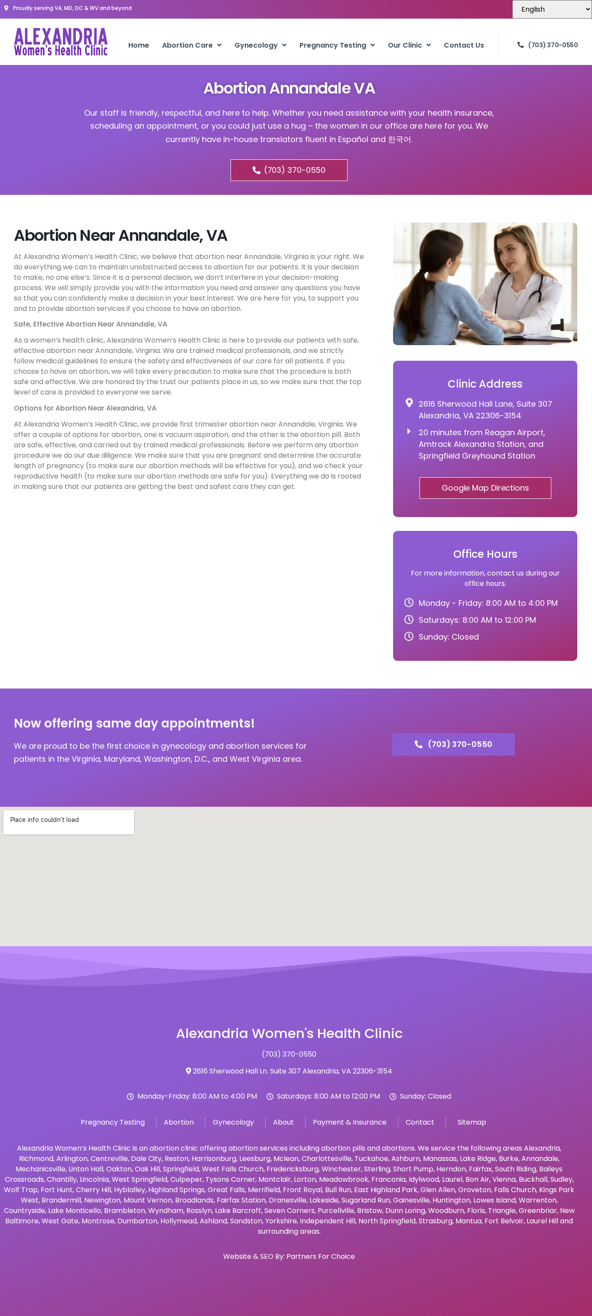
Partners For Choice (320, 1256)
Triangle (502, 1211)
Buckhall (533, 1179)
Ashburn (405, 1159)
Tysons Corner (230, 1179)
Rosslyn (199, 1211)
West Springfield (139, 1179)
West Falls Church (232, 1169)
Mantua (468, 1221)
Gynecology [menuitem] (256, 45)
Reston (177, 1159)
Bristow (369, 1211)
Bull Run (338, 1190)
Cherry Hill (93, 1190)
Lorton (305, 1179)
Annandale (539, 1159)
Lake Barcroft (238, 1211)
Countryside (24, 1211)
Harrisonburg (214, 1159)
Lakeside (323, 1200)
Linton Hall (85, 1169)
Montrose (97, 1221)
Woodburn (446, 1211)
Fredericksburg (293, 1169)
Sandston (246, 1221)
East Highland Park (385, 1190)
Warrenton (537, 1200)
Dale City (146, 1159)
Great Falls (226, 1190)
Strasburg (435, 1221)
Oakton (119, 1169)
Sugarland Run (366, 1200)
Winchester (341, 1169)
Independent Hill (327, 1221)
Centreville (109, 1159)
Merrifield (264, 1190)
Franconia (388, 1179)
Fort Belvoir (504, 1221)
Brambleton (124, 1211)
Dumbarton (137, 1221)
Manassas (440, 1159)
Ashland (213, 1221)
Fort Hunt (57, 1190)
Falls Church (515, 1190)
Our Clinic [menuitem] (405, 45)
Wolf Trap (21, 1190)
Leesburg (254, 1159)
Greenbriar (538, 1211)
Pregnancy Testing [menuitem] (332, 45)
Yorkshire (281, 1221)
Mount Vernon (148, 1200)
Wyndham (165, 1211)
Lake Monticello (74, 1211)
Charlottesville (326, 1159)
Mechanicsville (40, 1169)
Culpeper (186, 1179)
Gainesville (411, 1200)
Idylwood (424, 1179)
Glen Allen (437, 1190)
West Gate (60, 1221)
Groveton (474, 1190)
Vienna (504, 1179)
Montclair (274, 1179)
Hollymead (178, 1221)
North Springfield (387, 1221)
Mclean (286, 1159)
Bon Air (477, 1179)
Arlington (72, 1159)
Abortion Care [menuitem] (187, 45)
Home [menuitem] (138, 45)
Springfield (181, 1169)
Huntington (451, 1200)
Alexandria (542, 1148)
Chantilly (62, 1179)
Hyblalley (129, 1190)
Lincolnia (94, 1179)
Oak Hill (147, 1169)
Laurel (452, 1179)
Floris (476, 1211)
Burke (508, 1159)
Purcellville (336, 1211)
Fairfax (480, 1169)
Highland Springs (176, 1190)
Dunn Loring (405, 1211)
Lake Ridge (478, 1159)
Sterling (377, 1169)
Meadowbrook (343, 1179)
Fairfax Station (241, 1200)
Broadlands (194, 1200)
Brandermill (61, 1200)
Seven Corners (289, 1211)
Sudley (561, 1179)
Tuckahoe (371, 1159)
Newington (102, 1200)
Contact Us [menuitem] (464, 45)
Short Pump (413, 1169)
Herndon (451, 1169)
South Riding (515, 1169)
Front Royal (302, 1190)
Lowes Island (494, 1200)
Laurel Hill (542, 1221)
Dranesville (287, 1200)
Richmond (36, 1159)
